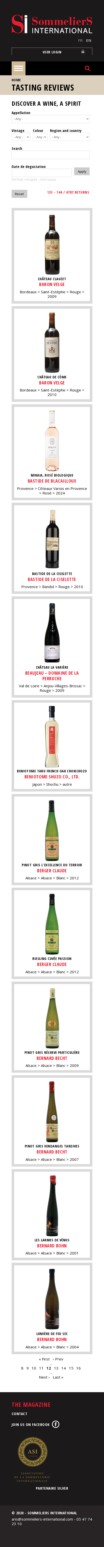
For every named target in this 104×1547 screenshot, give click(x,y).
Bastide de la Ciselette (52, 579)
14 (63, 1368)
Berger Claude (52, 871)
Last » (58, 1377)
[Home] (52, 24)
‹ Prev (58, 1358)
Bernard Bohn (52, 1246)
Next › (44, 1377)
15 (71, 1368)
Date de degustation (29, 166)
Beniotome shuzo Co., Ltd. (52, 777)
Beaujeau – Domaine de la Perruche (52, 675)
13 (56, 1368)
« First (44, 1358)
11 (41, 1368)
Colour (38, 130)
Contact (19, 1413)
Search (17, 148)
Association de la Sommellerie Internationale (32, 1459)
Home (16, 80)
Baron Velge (52, 284)
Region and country (66, 130)
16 (78, 1368)
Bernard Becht (52, 1058)
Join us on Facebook (31, 1424)
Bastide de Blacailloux (52, 481)
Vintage (18, 130)
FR (80, 40)
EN (88, 40)
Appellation (21, 112)
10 (34, 1368)
